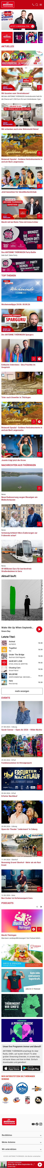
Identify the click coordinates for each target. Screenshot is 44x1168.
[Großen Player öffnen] (34, 1164)
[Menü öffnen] (41, 5)
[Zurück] (37, 906)
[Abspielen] (39, 1164)
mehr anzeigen (22, 691)
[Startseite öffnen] (7, 4)
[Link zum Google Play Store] (31, 1069)
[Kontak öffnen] (33, 5)
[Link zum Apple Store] (12, 1069)
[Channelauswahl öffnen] (37, 5)
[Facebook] (37, 1124)
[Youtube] (33, 1124)
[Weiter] (41, 906)
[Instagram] (40, 1124)
